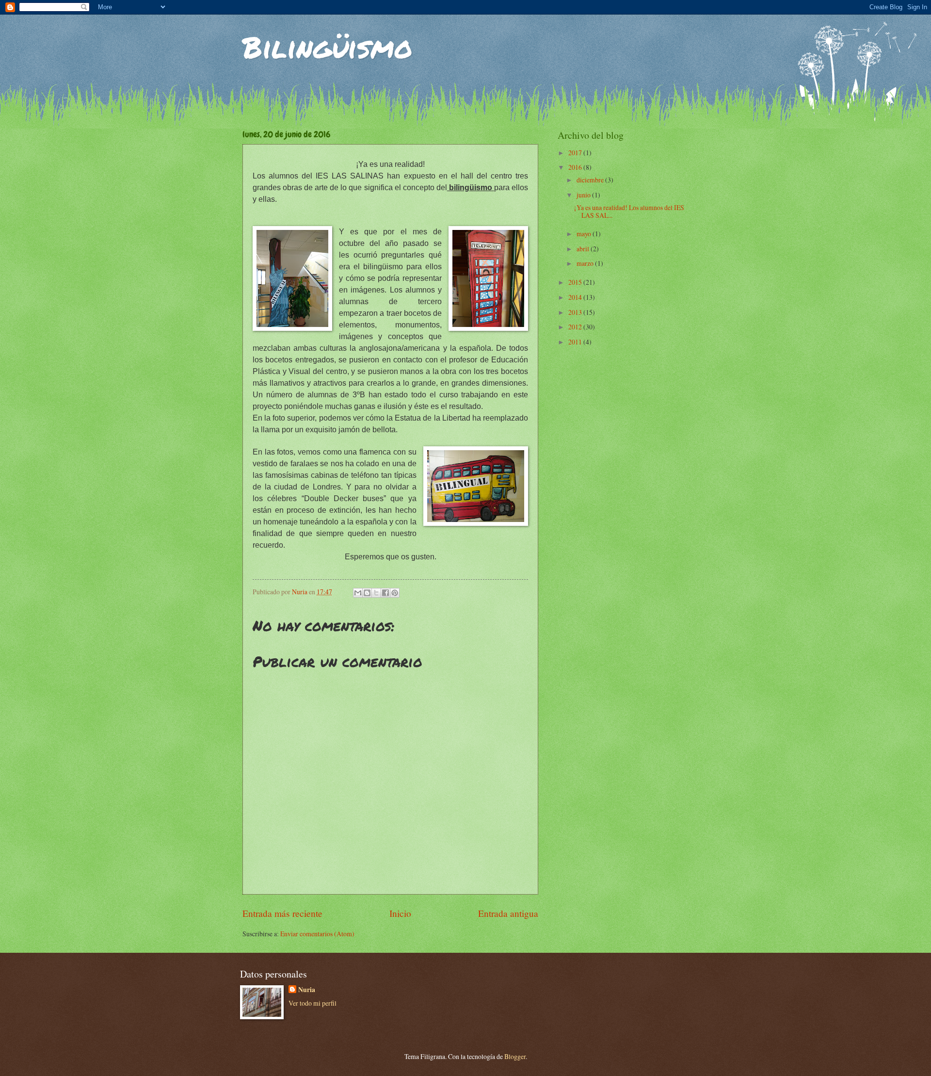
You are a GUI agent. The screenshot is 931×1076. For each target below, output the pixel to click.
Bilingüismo (327, 46)
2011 (575, 341)
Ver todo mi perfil (313, 1003)
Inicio (400, 913)
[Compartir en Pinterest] (395, 593)
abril (584, 248)
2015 (575, 282)
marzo (586, 263)
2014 (575, 297)
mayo (585, 233)
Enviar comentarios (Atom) (317, 933)
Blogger (515, 1056)
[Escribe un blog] (367, 593)
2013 (575, 312)
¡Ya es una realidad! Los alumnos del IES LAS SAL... (629, 211)
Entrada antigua (508, 913)
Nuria (306, 989)
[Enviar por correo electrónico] (358, 593)
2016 (575, 167)
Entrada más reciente (282, 913)
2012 (575, 326)
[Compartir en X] (376, 593)
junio (584, 194)
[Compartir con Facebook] (385, 593)
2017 (575, 152)
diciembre (591, 179)
